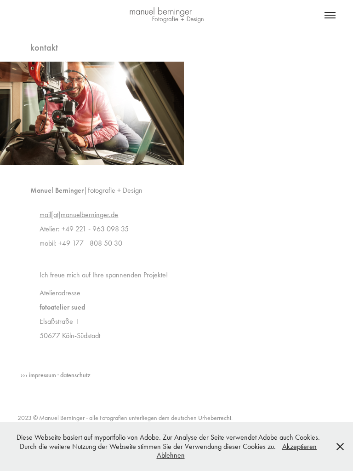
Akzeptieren (299, 446)
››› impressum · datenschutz (56, 375)
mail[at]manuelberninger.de (79, 214)
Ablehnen (171, 455)
